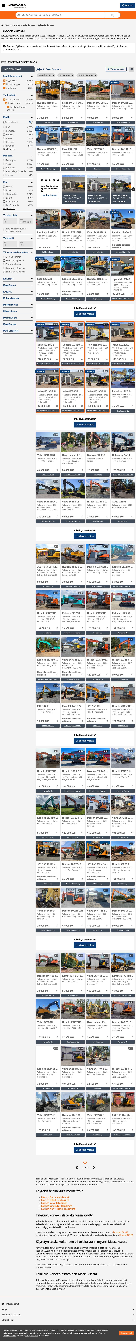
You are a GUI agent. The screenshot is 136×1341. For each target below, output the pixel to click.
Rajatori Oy (97, 299)
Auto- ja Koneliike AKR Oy (123, 475)
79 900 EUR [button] (93, 1242)
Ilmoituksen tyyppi (12, 76)
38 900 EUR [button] (93, 1288)
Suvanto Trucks (48, 475)
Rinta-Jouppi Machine (72, 633)
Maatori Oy (122, 521)
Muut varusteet (10, 331)
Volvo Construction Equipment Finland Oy (54, 364)
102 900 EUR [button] (119, 1288)
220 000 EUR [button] (44, 359)
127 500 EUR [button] (119, 359)
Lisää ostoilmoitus (85, 313)
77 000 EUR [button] (93, 517)
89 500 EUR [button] (118, 1195)
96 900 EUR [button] (43, 1242)
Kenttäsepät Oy (123, 411)
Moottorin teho (10, 305)
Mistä (5, 242)
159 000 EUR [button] (94, 833)
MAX (21, 219)
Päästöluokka (10, 318)
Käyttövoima (9, 324)
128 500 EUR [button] (94, 628)
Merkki (6, 117)
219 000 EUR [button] (44, 517)
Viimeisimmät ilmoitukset (15, 252)
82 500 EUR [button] (118, 294)
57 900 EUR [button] (68, 1037)
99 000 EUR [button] (93, 786)
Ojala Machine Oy (48, 521)
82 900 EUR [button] (43, 1288)
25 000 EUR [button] (43, 118)
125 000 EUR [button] (94, 406)
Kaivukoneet (29, 25)
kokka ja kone (47, 252)
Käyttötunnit (9, 285)
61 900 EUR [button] (118, 786)
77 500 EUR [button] (69, 359)
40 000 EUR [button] (68, 517)
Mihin (21, 242)
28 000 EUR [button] (68, 470)
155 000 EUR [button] (44, 247)
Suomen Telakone (73, 586)
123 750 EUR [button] (44, 1130)
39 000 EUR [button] (43, 991)
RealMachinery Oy (123, 122)
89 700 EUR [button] (93, 1130)
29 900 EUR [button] (94, 359)
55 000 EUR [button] (43, 721)
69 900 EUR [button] (118, 118)
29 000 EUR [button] (68, 582)
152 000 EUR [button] (69, 406)
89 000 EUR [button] (118, 926)
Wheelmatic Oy (48, 995)
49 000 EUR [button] (93, 118)
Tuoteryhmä (9, 95)
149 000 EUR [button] (69, 786)
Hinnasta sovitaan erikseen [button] (121, 246)
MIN (5, 219)
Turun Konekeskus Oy (73, 475)
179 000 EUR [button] (119, 470)
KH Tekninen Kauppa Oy (122, 586)
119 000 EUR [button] (44, 1195)
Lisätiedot (8, 279)
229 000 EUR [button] (94, 164)
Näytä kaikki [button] (9, 149)
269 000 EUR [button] (94, 247)
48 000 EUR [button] (118, 517)
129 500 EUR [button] (94, 675)
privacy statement (31, 1336)
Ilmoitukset (51, 195)
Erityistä (7, 292)
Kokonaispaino (11, 298)
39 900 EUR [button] (43, 926)
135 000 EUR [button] (44, 786)
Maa (5, 182)
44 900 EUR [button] (118, 991)
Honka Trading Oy (73, 521)
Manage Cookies (9, 1336)
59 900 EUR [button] (43, 294)
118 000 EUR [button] (94, 926)
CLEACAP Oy (48, 122)
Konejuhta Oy (47, 837)
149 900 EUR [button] (94, 582)
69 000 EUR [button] (43, 582)
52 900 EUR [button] (43, 164)
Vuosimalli (8, 238)
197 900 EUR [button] (69, 1084)
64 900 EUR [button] (68, 879)
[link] (48, 90)
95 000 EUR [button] (43, 833)
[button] (18, 69)
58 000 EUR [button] (68, 118)
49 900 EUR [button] (68, 164)
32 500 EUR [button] (93, 1084)
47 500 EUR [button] (118, 1084)
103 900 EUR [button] (119, 833)
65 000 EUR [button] (68, 991)
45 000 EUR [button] (93, 294)
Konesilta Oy (73, 252)
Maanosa (7, 156)
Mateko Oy (97, 726)
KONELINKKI (123, 679)
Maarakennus (13, 25)
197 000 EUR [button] (44, 628)
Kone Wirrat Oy (48, 726)
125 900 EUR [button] (44, 1037)
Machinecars (73, 122)
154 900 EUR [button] (119, 628)
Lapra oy (97, 169)
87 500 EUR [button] (44, 406)
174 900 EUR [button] (69, 247)
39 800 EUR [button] (93, 1037)
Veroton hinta (10, 215)
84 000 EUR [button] (118, 582)
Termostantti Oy (72, 1293)
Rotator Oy (47, 633)
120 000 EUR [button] (69, 833)
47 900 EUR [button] (68, 926)
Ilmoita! (129, 5)
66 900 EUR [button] (68, 1242)
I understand (126, 1333)
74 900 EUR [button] (118, 164)
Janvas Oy (98, 475)
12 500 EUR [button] (93, 470)
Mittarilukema (10, 311)
